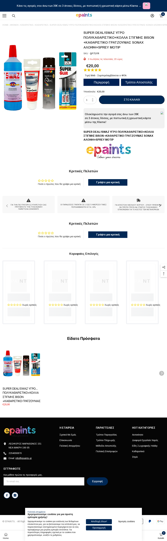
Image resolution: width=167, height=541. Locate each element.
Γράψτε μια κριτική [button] (108, 182)
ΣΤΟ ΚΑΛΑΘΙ (132, 99)
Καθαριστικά (26, 25)
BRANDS (14, 25)
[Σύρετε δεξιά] (160, 206)
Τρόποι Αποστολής (139, 82)
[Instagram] (15, 495)
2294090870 (15, 453)
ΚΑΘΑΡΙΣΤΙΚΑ (41, 25)
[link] (28, 204)
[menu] (4, 16)
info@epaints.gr (23, 458)
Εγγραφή (97, 481)
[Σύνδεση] (152, 16)
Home (5, 25)
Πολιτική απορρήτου (37, 512)
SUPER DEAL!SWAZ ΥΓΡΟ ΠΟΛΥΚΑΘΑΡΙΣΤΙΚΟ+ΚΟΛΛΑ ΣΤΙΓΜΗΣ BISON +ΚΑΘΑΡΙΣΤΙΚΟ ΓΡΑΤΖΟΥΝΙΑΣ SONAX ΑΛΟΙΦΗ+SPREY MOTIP (22, 395)
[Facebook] (7, 495)
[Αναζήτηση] (14, 16)
